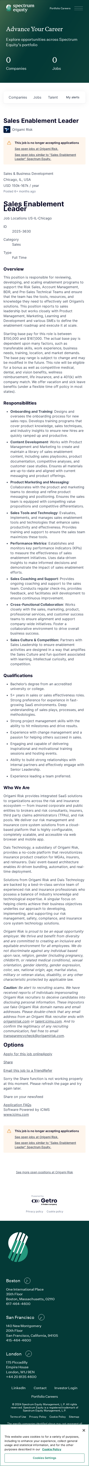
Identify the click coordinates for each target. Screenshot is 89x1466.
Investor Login (66, 1387)
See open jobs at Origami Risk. (36, 149)
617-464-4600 (18, 1303)
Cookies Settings (44, 1458)
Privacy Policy (37, 1416)
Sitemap (74, 1416)
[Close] (84, 1430)
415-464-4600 (18, 1340)
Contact (40, 1387)
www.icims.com (16, 1114)
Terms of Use (18, 1416)
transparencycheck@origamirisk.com (33, 1036)
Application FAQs (17, 1105)
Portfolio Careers (60, 8)
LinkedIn (18, 1387)
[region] (44, 1445)
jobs (37, 97)
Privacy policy (34, 1211)
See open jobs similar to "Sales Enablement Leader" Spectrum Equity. (45, 157)
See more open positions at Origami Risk (44, 1172)
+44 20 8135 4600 (21, 1376)
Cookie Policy (57, 1416)
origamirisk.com (16, 1021)
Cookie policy (55, 1211)
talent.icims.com (48, 1021)
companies (18, 97)
